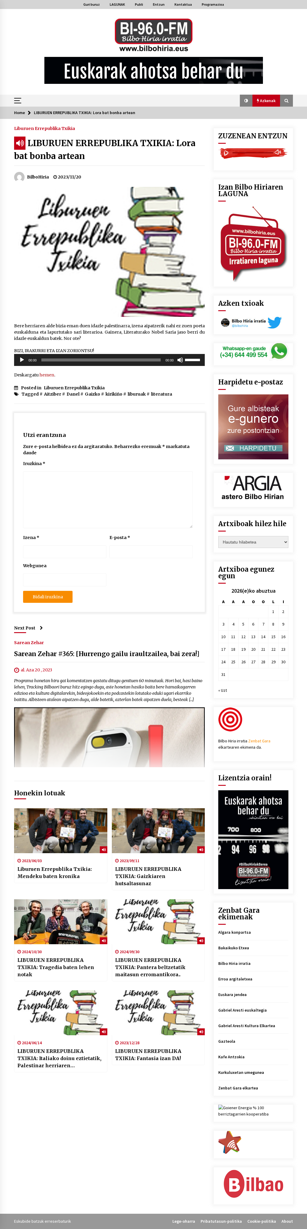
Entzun (159, 4)
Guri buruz (91, 4)
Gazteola (226, 1041)
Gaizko (92, 394)
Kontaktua (183, 4)
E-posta (119, 537)
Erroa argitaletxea (235, 979)
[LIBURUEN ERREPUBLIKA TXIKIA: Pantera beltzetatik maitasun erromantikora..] (158, 921)
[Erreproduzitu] (22, 360)
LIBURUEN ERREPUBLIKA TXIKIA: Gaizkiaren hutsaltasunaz (148, 876)
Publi (139, 4)
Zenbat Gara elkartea (238, 1088)
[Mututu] (180, 360)
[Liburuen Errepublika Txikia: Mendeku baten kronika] (60, 830)
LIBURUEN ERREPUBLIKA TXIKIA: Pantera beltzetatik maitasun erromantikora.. (150, 967)
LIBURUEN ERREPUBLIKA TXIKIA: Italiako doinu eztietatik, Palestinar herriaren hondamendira (59, 1058)
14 (263, 636)
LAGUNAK (117, 4)
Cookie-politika (261, 1221)
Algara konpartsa (234, 932)
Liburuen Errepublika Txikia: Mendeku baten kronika (54, 872)
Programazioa (213, 4)
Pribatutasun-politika (221, 1221)
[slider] (193, 359)
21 (263, 649)
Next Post (24, 628)
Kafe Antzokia (231, 1057)
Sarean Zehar (29, 642)
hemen (47, 375)
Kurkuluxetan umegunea (241, 1072)
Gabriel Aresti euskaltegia (242, 1010)
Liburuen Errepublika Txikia (44, 128)
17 (223, 649)
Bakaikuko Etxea (233, 947)
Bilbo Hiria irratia (234, 963)
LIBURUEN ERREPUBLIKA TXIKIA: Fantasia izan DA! (148, 1054)
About (287, 1221)
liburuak (137, 394)
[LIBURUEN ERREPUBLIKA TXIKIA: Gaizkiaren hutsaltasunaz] (158, 830)
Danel (73, 394)
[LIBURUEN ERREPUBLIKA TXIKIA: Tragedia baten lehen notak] (60, 921)
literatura (161, 394)
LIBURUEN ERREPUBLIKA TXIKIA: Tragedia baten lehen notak (55, 967)
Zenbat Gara (259, 741)
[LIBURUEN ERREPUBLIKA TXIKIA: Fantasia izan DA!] (158, 1012)
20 (253, 649)
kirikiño (114, 394)
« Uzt (222, 690)
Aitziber (52, 394)
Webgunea (34, 565)
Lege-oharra (183, 1221)
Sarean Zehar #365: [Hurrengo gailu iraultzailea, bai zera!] (106, 654)
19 (243, 649)
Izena (31, 537)
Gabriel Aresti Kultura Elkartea (246, 1025)
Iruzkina (34, 463)
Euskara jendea (232, 994)
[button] (246, 101)
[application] (109, 360)
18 (233, 649)
